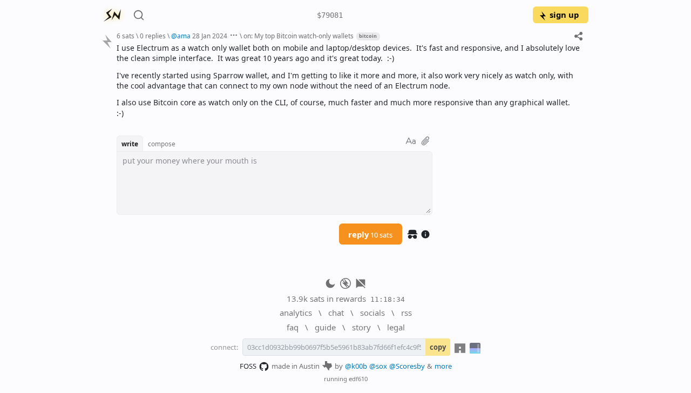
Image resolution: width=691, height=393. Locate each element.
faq (293, 327)
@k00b (356, 366)
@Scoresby (407, 366)
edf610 (358, 379)
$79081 (330, 15)
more (443, 366)
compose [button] (161, 143)
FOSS (248, 366)
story (361, 327)
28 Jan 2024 (209, 35)
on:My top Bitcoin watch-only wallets (298, 35)
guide (325, 327)
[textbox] (348, 80)
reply (370, 234)
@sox (378, 366)
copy (438, 347)
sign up (564, 14)
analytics (296, 312)
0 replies (153, 35)
